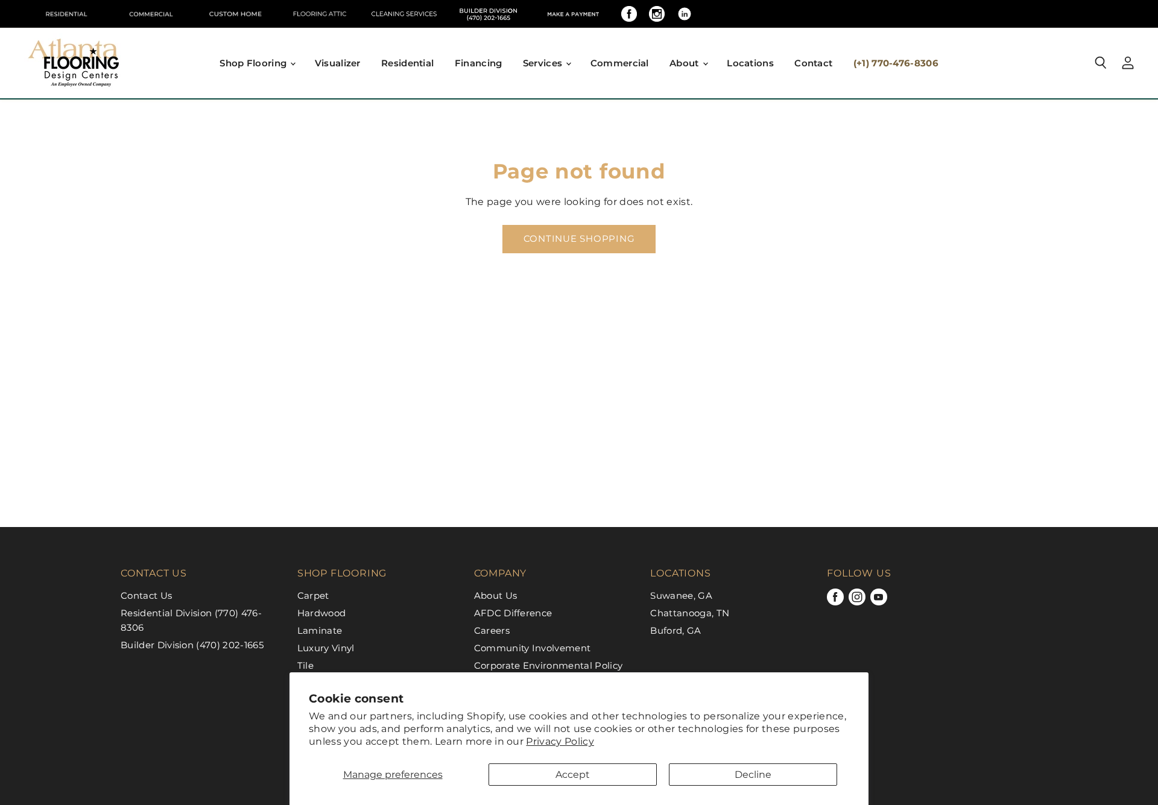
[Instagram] (657, 14)
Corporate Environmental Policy (548, 665)
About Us (495, 595)
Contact (813, 63)
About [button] (685, 63)
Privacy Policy (559, 741)
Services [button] (544, 63)
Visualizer (338, 63)
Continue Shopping (579, 238)
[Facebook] (629, 14)
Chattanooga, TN (689, 613)
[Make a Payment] (573, 14)
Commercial (619, 63)
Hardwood (321, 613)
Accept (572, 774)
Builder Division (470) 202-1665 (192, 645)
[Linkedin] (684, 14)
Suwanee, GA (681, 595)
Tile (305, 665)
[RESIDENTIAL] (66, 14)
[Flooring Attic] (319, 14)
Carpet (313, 595)
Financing (478, 63)
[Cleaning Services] (404, 14)
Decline (753, 774)
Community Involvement (532, 648)
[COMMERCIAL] (151, 14)
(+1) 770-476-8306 (895, 63)
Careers (492, 630)
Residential (407, 63)
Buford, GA (675, 630)
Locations (750, 63)
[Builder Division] (488, 14)
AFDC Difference (513, 613)
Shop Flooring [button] (254, 63)
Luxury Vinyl (326, 648)
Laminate (320, 630)
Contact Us (146, 595)
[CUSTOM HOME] (235, 14)
